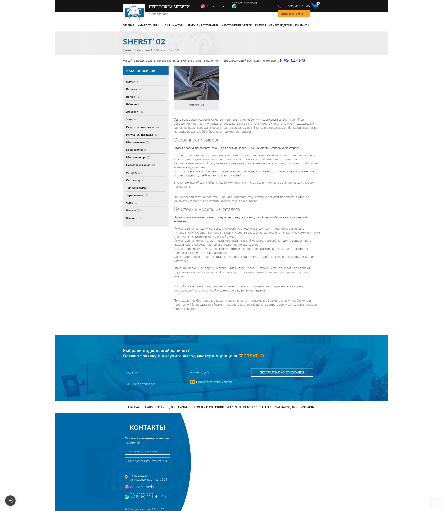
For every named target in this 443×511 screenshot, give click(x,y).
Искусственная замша (143, 127)
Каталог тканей (148, 25)
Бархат (132, 81)
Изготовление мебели (237, 25)
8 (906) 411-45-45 (292, 60)
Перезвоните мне (292, 13)
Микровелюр (136, 149)
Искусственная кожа (142, 134)
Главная (128, 25)
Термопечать (137, 195)
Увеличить (196, 77)
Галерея (260, 25)
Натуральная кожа (140, 164)
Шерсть (134, 210)
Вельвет (133, 89)
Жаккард (134, 111)
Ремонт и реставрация (203, 25)
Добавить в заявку (196, 88)
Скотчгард (134, 180)
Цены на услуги (173, 25)
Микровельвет (137, 142)
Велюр (134, 96)
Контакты (302, 25)
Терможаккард (137, 187)
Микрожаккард (138, 157)
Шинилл (133, 218)
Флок (132, 202)
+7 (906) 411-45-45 (296, 6)
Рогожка (135, 172)
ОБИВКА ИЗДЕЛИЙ (280, 25)
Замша (132, 119)
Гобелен (133, 104)
